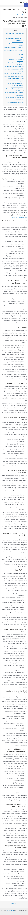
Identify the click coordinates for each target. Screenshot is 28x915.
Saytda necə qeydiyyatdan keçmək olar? (14, 92)
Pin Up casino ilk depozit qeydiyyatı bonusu (13, 38)
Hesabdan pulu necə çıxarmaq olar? (15, 78)
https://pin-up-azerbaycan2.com (19, 217)
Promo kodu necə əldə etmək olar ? (15, 100)
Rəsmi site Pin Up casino (17, 42)
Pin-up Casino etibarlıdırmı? (17, 87)
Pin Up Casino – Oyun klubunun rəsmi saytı (13, 36)
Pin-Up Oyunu (20, 54)
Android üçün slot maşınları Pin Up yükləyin (13, 76)
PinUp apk (24, 14)
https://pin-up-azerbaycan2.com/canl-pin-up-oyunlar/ (15, 323)
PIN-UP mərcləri (19, 74)
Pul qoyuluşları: (19, 40)
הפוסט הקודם (14, 903)
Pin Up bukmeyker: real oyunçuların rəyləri (13, 73)
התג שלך (22, 2)
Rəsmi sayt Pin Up (19, 90)
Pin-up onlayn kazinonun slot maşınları (14, 88)
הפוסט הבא (13, 905)
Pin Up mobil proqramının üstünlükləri (15, 102)
